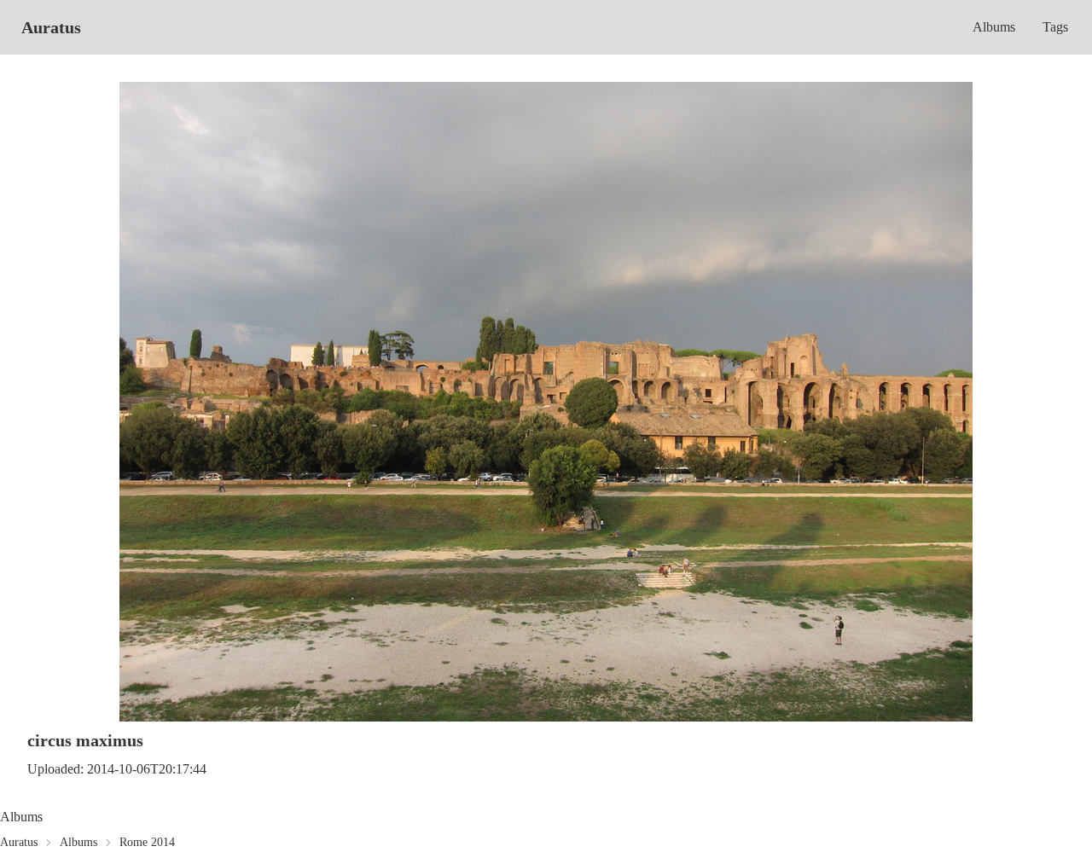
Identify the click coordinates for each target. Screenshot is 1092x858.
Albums (994, 27)
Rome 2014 (147, 842)
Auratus (51, 27)
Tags (1055, 27)
